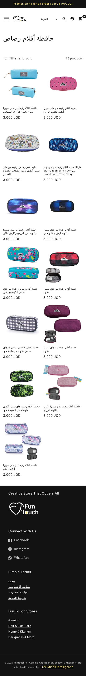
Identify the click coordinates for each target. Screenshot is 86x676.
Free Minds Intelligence (56, 667)
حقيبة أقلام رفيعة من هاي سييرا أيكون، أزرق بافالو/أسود (59, 231)
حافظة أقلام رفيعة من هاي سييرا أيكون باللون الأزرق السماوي (20, 110)
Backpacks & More (21, 637)
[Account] (72, 18)
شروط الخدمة (17, 598)
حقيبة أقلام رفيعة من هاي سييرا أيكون (59, 290)
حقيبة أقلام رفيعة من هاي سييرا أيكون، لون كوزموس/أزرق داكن (19, 231)
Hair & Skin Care (19, 626)
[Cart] (80, 18)
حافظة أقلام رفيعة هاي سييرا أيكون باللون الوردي (61, 408)
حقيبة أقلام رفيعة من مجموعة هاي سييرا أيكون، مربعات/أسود (21, 349)
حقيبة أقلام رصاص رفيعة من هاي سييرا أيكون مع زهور (20, 290)
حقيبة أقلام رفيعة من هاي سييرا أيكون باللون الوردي (59, 110)
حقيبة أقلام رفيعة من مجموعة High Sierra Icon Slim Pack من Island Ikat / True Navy (62, 171)
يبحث (11, 581)
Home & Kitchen (19, 631)
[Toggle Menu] (6, 18)
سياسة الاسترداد (18, 592)
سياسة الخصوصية (19, 586)
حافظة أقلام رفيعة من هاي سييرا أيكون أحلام (20, 467)
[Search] (64, 18)
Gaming (13, 620)
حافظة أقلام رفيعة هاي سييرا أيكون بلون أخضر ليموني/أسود (21, 408)
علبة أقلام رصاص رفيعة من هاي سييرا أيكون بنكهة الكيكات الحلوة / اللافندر (21, 171)
